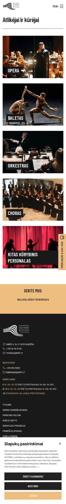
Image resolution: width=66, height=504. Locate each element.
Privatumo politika (12, 415)
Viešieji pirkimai (10, 436)
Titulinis (7, 404)
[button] (60, 443)
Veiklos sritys (10, 420)
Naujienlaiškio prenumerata (33, 299)
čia (37, 466)
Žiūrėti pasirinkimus (33, 476)
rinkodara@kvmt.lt (15, 372)
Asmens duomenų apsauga (15, 409)
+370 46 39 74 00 (14, 348)
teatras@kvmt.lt (14, 352)
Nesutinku (33, 486)
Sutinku (33, 495)
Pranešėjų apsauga (12, 430)
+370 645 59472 (13, 367)
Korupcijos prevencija (14, 425)
